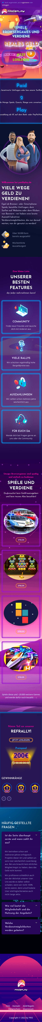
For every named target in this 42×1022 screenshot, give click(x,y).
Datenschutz (14, 1009)
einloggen (5, 5)
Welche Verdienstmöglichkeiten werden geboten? (18, 927)
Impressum (28, 1009)
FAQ (8, 1006)
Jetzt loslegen (21, 57)
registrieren (25, 3)
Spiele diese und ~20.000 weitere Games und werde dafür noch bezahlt (21, 696)
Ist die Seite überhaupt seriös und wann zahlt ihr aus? (19, 839)
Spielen (21, 540)
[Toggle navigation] (38, 11)
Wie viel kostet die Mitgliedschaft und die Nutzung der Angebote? (18, 909)
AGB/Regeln (28, 1006)
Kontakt (16, 1006)
